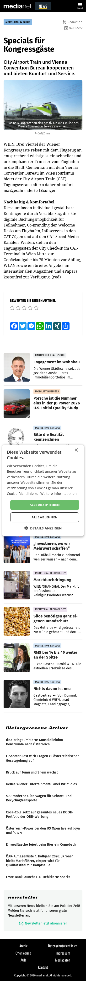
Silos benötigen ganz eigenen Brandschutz (55, 618)
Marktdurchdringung (52, 579)
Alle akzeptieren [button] (45, 505)
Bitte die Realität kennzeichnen (48, 437)
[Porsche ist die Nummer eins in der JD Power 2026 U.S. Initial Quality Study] (17, 403)
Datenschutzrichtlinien (62, 945)
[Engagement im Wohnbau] (17, 367)
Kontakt (43, 967)
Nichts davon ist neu (52, 688)
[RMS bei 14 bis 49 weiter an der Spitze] (17, 657)
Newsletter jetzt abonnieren (43, 923)
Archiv (23, 945)
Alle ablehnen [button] (45, 517)
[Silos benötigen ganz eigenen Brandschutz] (17, 621)
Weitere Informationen (58, 493)
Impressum (62, 953)
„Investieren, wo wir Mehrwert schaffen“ (51, 546)
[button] (43, 528)
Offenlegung (23, 953)
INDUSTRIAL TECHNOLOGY (50, 573)
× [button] (76, 450)
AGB (23, 959)
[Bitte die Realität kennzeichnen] (17, 440)
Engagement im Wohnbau (56, 361)
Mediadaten (62, 959)
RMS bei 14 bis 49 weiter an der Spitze (55, 655)
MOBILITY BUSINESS (47, 391)
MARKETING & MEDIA (17, 22)
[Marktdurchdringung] (17, 585)
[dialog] (43, 490)
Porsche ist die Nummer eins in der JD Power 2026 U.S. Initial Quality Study (56, 403)
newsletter (23, 897)
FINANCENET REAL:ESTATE (50, 355)
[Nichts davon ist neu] (17, 694)
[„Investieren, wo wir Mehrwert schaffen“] (17, 549)
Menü (80, 5)
